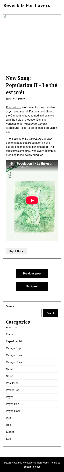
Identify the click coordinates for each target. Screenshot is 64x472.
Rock (9, 425)
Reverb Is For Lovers (26, 5)
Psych (9, 397)
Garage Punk (14, 355)
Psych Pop (12, 404)
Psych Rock (16, 251)
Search (10, 306)
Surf (8, 439)
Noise (9, 376)
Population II (13, 107)
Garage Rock (14, 362)
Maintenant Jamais (35, 124)
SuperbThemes (32, 466)
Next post (32, 286)
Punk (9, 418)
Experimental (14, 341)
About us (11, 327)
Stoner (10, 432)
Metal (9, 369)
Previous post (32, 273)
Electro (10, 334)
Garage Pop (13, 348)
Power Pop (12, 390)
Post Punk (12, 383)
